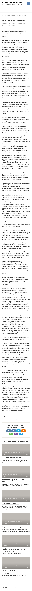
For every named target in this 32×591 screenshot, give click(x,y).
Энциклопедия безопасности (12, 2)
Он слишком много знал (11, 458)
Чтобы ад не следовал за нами (14, 549)
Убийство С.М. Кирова (10, 571)
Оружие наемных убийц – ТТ (13, 527)
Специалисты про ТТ (10, 503)
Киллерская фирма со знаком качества (13, 480)
